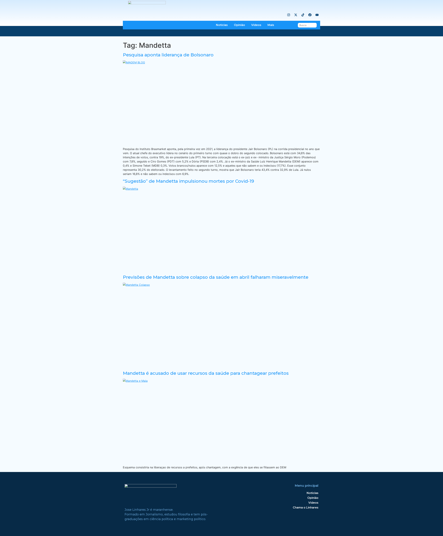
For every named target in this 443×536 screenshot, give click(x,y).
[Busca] (313, 25)
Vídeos (256, 25)
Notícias (222, 25)
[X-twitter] (296, 15)
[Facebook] (310, 15)
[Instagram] (289, 15)
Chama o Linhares (305, 507)
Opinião (239, 25)
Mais (271, 25)
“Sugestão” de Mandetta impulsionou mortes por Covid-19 (188, 181)
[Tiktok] (303, 15)
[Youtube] (317, 15)
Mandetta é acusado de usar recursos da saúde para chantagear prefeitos (206, 373)
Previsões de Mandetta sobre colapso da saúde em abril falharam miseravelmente (215, 277)
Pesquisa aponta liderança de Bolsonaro (168, 55)
